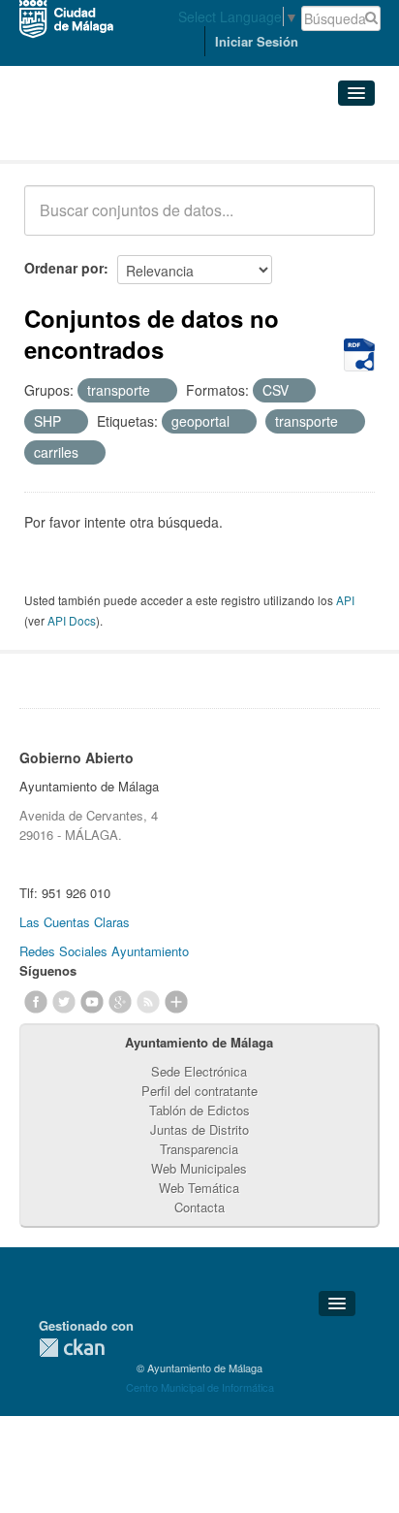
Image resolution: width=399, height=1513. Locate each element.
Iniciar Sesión (256, 41)
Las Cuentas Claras (74, 922)
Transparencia (199, 1149)
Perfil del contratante (199, 1090)
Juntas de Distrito (199, 1129)
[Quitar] (161, 391)
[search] (346, 221)
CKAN (72, 1347)
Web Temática (199, 1187)
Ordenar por (64, 267)
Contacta (199, 1207)
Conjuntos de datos (109, 136)
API (345, 600)
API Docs (71, 620)
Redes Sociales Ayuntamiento (104, 951)
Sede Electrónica (199, 1071)
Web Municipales (199, 1168)
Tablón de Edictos (199, 1110)
